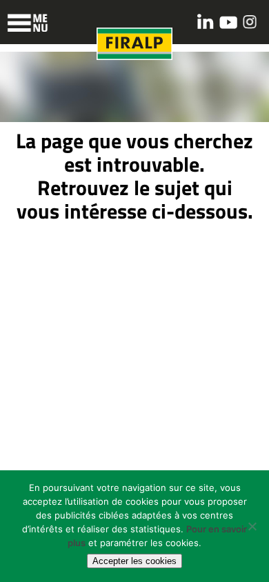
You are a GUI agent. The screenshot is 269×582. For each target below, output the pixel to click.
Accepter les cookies (134, 561)
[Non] (252, 526)
